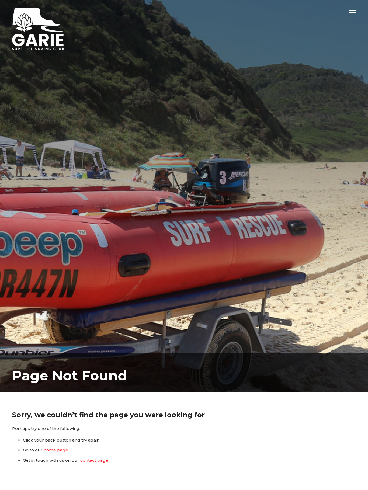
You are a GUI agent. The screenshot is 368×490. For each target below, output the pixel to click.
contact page (94, 460)
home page (56, 450)
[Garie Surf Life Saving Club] (38, 29)
